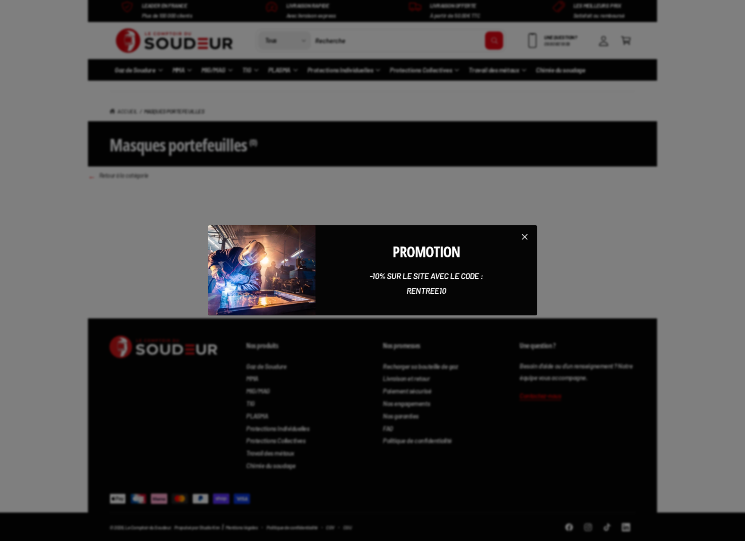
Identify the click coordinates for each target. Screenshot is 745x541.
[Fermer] (524, 236)
